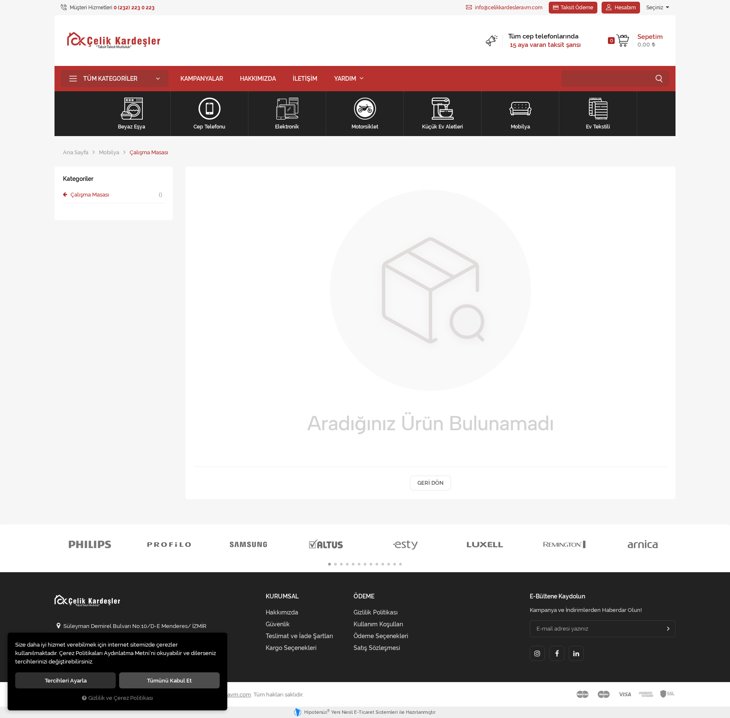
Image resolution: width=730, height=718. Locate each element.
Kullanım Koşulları (378, 624)
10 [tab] (382, 564)
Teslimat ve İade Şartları (299, 636)
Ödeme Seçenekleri (381, 636)
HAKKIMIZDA (258, 78)
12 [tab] (394, 564)
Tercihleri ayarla (66, 680)
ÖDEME (364, 596)
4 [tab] (347, 564)
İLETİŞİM (305, 78)
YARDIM (345, 78)
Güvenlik (278, 624)
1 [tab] (329, 564)
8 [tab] (371, 564)
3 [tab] (341, 564)
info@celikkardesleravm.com (508, 8)
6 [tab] (359, 564)
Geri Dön (430, 483)
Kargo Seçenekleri (291, 647)
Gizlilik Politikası (376, 612)
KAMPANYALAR (201, 78)
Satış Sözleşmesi (377, 647)
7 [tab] (365, 564)
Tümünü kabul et (169, 680)
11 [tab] (388, 564)
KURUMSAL (282, 596)
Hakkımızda (282, 612)
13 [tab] (400, 564)
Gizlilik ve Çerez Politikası (120, 698)
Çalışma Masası (115, 194)
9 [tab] (377, 564)
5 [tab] (353, 564)
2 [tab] (335, 564)
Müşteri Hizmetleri (111, 8)
